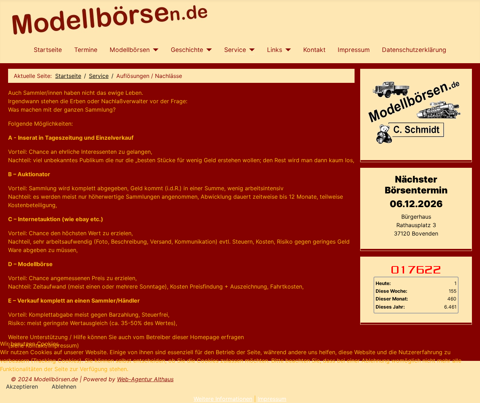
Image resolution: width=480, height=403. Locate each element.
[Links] (286, 49)
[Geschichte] (207, 49)
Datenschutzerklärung (414, 49)
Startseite (48, 49)
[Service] (250, 49)
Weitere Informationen (223, 398)
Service (235, 49)
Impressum (354, 49)
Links (274, 49)
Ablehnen (64, 386)
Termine (85, 49)
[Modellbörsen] (154, 49)
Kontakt (314, 49)
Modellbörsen (130, 49)
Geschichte (187, 49)
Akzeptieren (22, 386)
